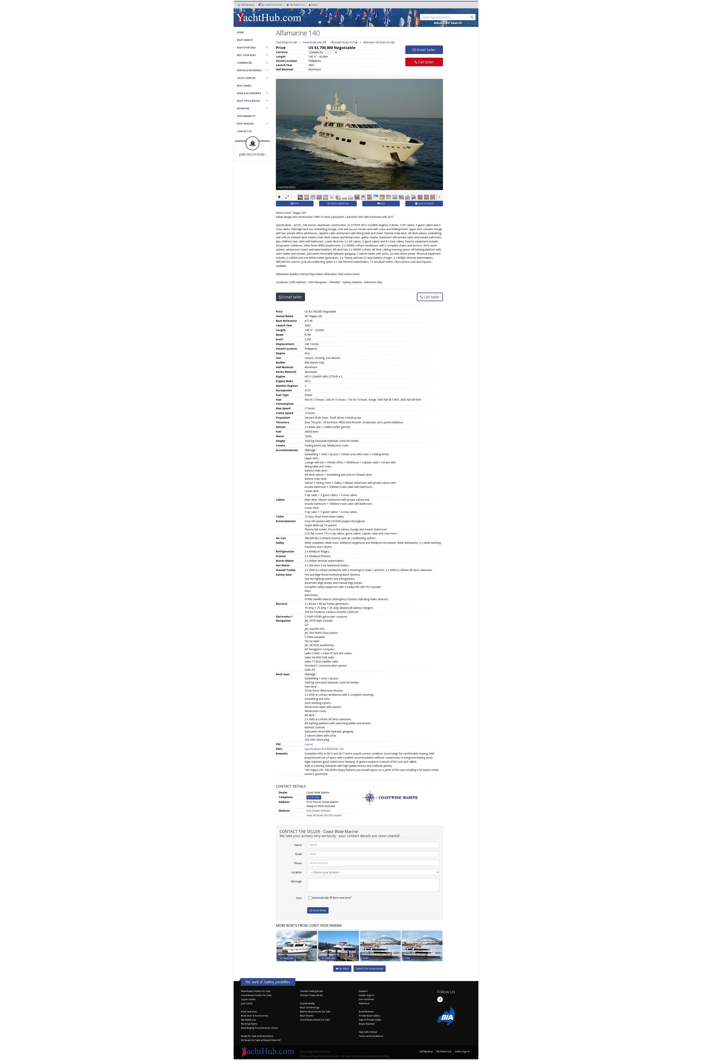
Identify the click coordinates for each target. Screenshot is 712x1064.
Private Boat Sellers (369, 1015)
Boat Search (245, 40)
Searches (272, 4)
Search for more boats (369, 968)
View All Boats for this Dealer (324, 815)
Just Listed (246, 1003)
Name (298, 845)
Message (296, 881)
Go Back (343, 968)
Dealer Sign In (366, 995)
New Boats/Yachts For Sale (256, 991)
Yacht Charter (246, 78)
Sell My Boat (247, 4)
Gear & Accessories (249, 93)
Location (296, 872)
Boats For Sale (246, 47)
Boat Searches (249, 1011)
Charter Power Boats (311, 995)
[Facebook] (440, 999)
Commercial (244, 62)
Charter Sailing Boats (311, 991)
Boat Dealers (245, 123)
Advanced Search (448, 23)
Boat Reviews (366, 1011)
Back (382, 203)
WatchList (297, 4)
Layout (309, 744)
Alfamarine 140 (379, 42)
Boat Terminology (309, 1007)
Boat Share (244, 85)
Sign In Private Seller (370, 1019)
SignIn (314, 4)
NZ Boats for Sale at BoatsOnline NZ (261, 1040)
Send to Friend (425, 203)
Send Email (319, 910)
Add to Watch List (339, 203)
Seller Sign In (462, 1051)
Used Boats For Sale (286, 42)
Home (240, 32)
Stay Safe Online (368, 1032)
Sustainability (246, 116)
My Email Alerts (249, 1023)
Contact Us (244, 131)
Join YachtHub (366, 999)
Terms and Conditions (371, 1036)
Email (298, 854)
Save (299, 898)
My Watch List (248, 1019)
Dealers (363, 991)
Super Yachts (248, 999)
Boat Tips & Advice (248, 100)
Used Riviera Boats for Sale (315, 1019)
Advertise (243, 108)
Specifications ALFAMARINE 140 (324, 749)
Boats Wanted (366, 1023)
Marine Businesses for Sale (315, 1011)
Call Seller (425, 62)
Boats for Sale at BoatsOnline (257, 1036)
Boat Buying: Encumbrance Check (259, 1027)
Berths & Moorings (249, 70)
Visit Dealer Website (318, 810)
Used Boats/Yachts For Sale (256, 995)
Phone (298, 863)
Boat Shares (307, 1015)
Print (296, 203)
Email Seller (426, 50)
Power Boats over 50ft (314, 42)
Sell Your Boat (246, 55)
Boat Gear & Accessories (254, 1015)
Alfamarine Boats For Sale (344, 42)
